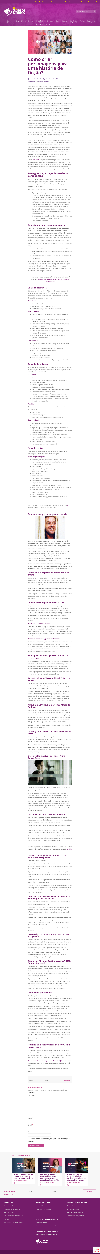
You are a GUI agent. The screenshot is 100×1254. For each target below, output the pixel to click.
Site (29, 1132)
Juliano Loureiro (50, 79)
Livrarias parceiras (73, 1209)
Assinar (67, 1081)
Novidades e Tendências (50, 23)
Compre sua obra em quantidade (46, 1226)
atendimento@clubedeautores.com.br (47, 1234)
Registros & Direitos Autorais (91, 23)
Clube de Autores (40, 2)
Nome (30, 1118)
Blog (17, 21)
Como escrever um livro (43, 1209)
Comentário (31, 1095)
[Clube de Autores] (50, 1240)
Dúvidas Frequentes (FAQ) (75, 1212)
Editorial (23, 21)
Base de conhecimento (9, 22)
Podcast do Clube (86, 2)
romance (36, 160)
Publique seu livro (41, 1222)
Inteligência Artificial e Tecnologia (39, 23)
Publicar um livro (82, 23)
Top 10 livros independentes (76, 1215)
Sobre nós (70, 1206)
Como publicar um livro (43, 1206)
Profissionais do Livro (55, 2)
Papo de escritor (58, 23)
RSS (96, 2)
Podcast (64, 21)
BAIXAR (69, 849)
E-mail (30, 1125)
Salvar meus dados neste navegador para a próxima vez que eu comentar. (49, 1140)
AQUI (68, 505)
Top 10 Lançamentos (71, 2)
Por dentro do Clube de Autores (74, 23)
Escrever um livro (30, 22)
